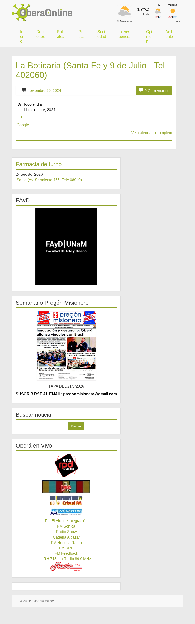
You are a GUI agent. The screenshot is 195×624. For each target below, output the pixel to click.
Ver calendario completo (151, 133)
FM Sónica (66, 526)
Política (82, 34)
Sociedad (102, 34)
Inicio (22, 36)
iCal (20, 117)
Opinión (149, 36)
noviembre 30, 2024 (44, 91)
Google (23, 125)
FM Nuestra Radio (66, 543)
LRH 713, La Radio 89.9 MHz (66, 559)
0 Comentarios (157, 91)
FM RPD (66, 548)
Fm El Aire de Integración (66, 521)
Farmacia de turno (39, 164)
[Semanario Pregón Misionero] (66, 345)
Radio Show (66, 532)
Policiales (62, 34)
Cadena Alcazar (66, 537)
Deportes (40, 34)
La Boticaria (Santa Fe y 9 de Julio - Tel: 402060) (91, 70)
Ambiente (170, 34)
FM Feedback (66, 553)
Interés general (125, 34)
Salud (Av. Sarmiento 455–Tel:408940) (49, 180)
